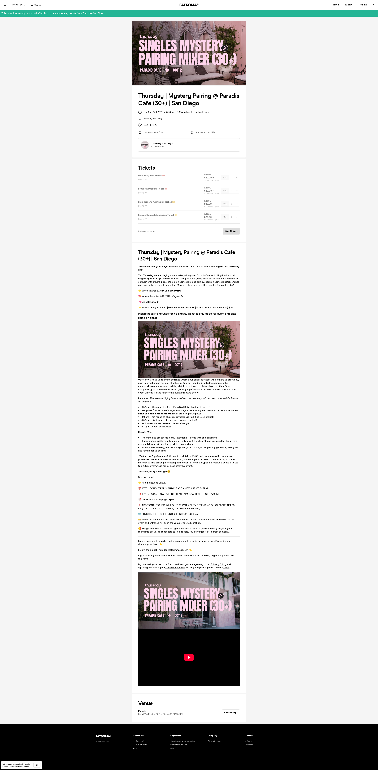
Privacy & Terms (214, 741)
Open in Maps (231, 712)
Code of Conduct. (175, 567)
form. (145, 558)
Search (37, 5)
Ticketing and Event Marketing (182, 741)
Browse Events (19, 5)
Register (348, 5)
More (141, 179)
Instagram (249, 741)
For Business (365, 5)
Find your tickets (140, 745)
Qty (225, 178)
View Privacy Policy (22, 766)
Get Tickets (231, 231)
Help (172, 749)
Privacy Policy (218, 564)
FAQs (135, 749)
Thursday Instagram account (172, 549)
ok (37, 765)
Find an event (138, 741)
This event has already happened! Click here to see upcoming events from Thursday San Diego (52, 13)
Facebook (249, 745)
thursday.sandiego (148, 544)
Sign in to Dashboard (178, 745)
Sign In (336, 5)
